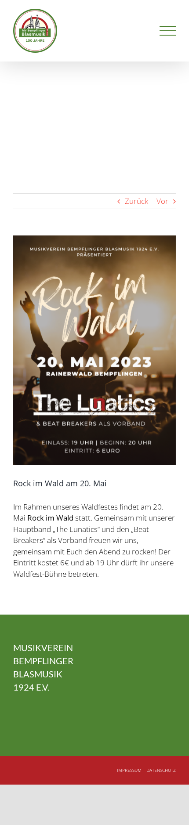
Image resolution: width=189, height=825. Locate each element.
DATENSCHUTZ (161, 770)
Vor (162, 201)
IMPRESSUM (129, 770)
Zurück (136, 201)
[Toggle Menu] (168, 31)
